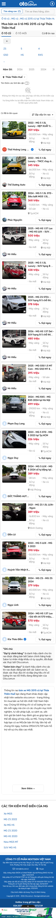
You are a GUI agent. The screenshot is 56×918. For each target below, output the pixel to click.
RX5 (40, 54)
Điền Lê (12, 534)
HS (22, 54)
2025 (31, 69)
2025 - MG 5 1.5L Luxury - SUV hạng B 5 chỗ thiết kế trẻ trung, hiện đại (40, 267)
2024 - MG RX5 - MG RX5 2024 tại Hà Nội (39, 398)
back (7, 41)
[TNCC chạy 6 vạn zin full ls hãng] (14, 165)
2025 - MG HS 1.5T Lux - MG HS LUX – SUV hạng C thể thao (40, 231)
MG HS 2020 (10, 836)
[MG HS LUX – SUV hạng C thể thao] (14, 236)
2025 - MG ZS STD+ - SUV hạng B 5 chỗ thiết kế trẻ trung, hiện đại (40, 300)
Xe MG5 (8, 813)
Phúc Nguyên (15, 219)
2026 (20, 69)
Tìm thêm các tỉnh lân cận (12, 83)
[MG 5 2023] (14, 550)
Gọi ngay (46, 149)
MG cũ (14, 18)
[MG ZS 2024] (14, 585)
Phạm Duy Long (16, 423)
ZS (4, 48)
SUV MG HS (10, 847)
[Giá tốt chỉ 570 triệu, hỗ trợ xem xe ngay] (14, 621)
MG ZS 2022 (10, 819)
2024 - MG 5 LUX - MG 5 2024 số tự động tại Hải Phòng (40, 469)
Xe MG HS (9, 824)
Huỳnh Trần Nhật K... (19, 569)
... (4, 61)
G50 (5, 54)
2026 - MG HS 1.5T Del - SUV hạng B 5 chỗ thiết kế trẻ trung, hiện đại (41, 334)
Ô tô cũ (5, 18)
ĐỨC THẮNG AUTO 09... (19, 496)
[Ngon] (14, 512)
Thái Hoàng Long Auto (19, 149)
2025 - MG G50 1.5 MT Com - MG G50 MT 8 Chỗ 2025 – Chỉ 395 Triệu (40, 370)
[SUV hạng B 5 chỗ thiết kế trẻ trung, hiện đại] (14, 270)
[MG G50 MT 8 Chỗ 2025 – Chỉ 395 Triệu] (14, 373)
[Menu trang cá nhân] (52, 3)
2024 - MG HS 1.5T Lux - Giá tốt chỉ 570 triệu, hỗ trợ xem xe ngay (40, 617)
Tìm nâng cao (10, 11)
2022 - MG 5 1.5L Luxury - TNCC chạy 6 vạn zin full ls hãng (39, 161)
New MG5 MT (11, 841)
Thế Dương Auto (16, 184)
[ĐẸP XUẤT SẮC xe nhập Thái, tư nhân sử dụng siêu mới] (14, 130)
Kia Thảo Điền (15, 639)
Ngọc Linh (13, 605)
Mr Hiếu (12, 254)
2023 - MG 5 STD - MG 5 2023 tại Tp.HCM (40, 433)
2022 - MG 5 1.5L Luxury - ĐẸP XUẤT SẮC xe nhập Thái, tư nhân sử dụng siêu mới (41, 127)
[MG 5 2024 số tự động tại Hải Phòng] (14, 474)
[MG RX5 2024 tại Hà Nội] (14, 404)
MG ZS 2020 (10, 830)
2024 (43, 69)
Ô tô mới (21, 33)
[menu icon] (3, 4)
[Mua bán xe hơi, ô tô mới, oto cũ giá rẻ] (28, 3)
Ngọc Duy (13, 457)
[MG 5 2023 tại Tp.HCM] (14, 439)
